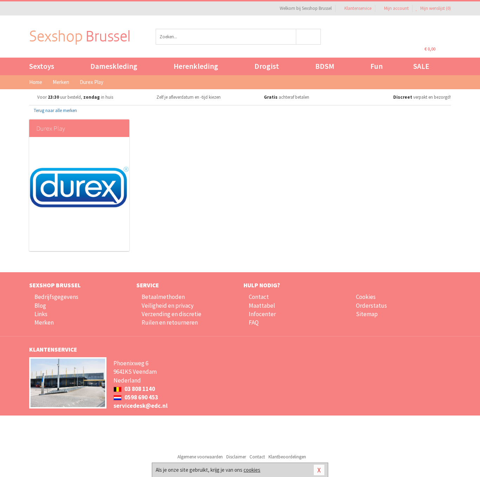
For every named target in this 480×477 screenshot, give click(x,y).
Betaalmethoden (163, 297)
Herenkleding (196, 66)
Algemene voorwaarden (200, 457)
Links (40, 314)
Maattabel (262, 305)
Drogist (266, 66)
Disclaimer (236, 457)
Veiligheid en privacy (168, 305)
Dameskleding (113, 66)
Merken (44, 322)
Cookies (366, 297)
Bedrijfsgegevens (56, 297)
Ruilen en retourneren (170, 322)
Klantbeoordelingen (287, 457)
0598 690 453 (140, 397)
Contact (259, 297)
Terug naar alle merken (55, 110)
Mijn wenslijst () (435, 8)
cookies (252, 469)
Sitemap (367, 314)
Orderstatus (371, 305)
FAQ (254, 322)
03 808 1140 (139, 389)
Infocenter (262, 314)
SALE (421, 66)
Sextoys (41, 66)
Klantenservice (357, 8)
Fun (376, 66)
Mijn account (396, 8)
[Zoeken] (308, 37)
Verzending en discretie (171, 314)
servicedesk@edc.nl (140, 406)
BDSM (324, 66)
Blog (40, 305)
